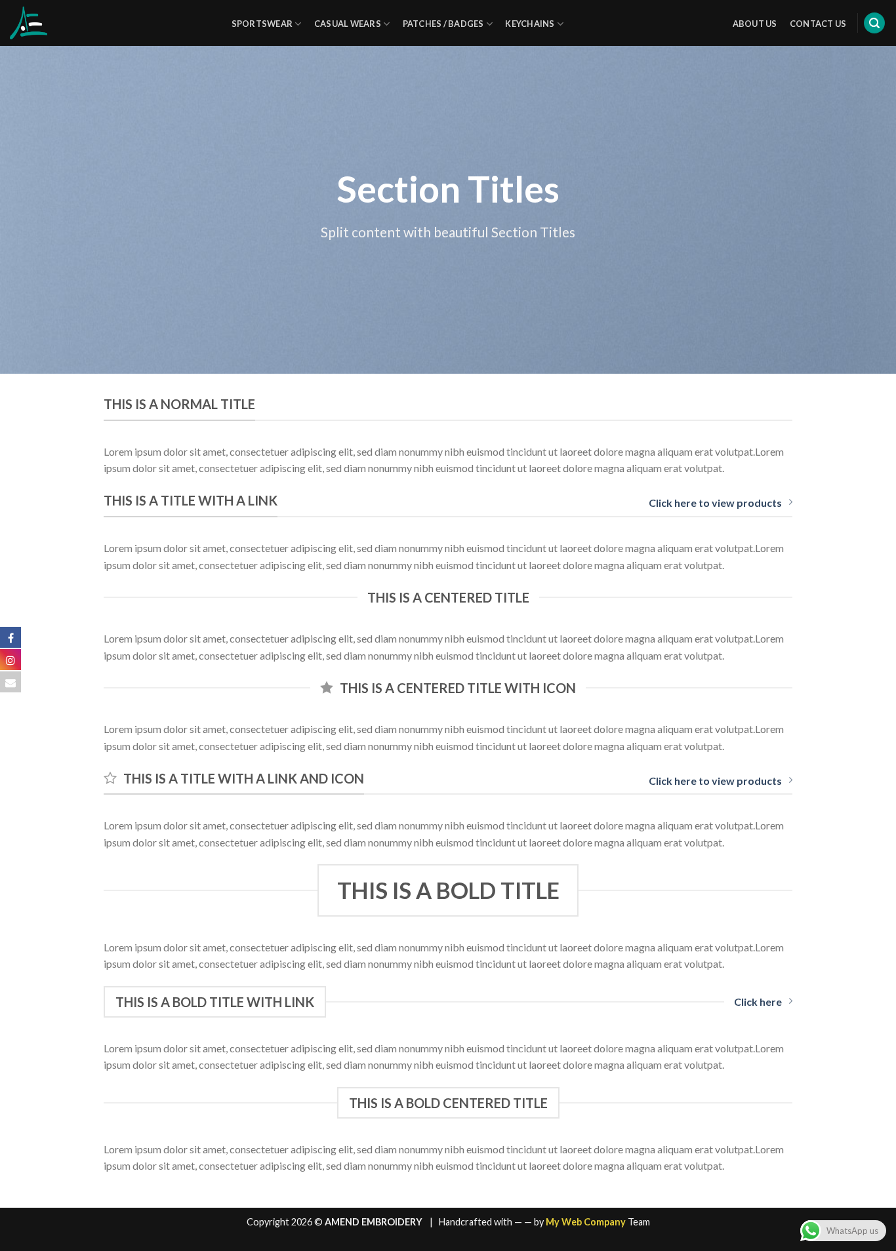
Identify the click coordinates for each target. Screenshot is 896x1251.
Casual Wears (347, 23)
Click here (758, 1001)
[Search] (874, 23)
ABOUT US (755, 23)
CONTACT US (818, 23)
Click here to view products (715, 502)
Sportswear (262, 23)
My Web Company (586, 1221)
